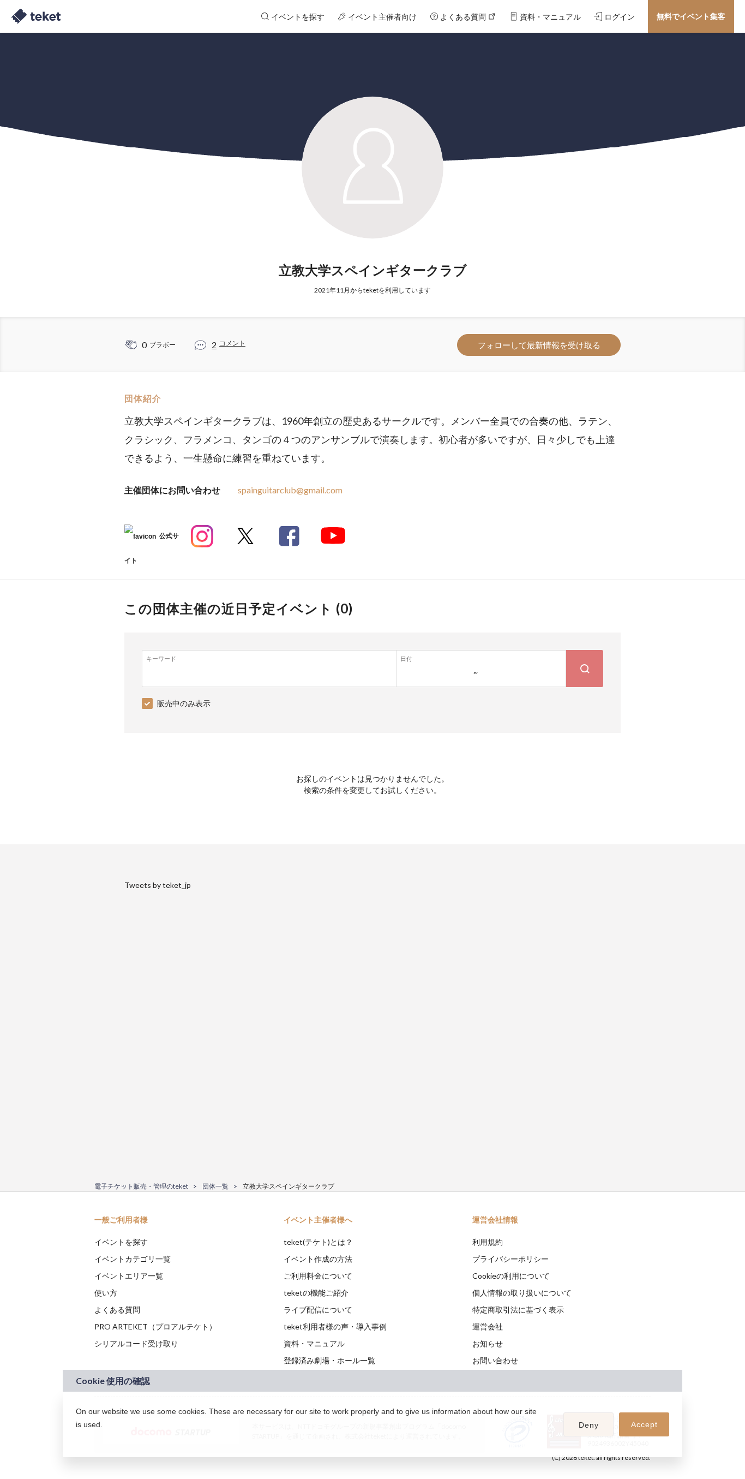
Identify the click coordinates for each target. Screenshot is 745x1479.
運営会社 (487, 1326)
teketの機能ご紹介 (316, 1292)
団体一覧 (215, 1186)
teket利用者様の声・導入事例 (335, 1326)
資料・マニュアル (314, 1343)
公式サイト (151, 540)
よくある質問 (117, 1309)
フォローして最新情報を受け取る (539, 345)
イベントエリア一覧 (128, 1275)
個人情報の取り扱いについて (522, 1292)
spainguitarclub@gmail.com (290, 490)
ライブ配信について (318, 1309)
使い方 (105, 1292)
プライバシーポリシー (510, 1258)
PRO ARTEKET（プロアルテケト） (155, 1326)
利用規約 (487, 1242)
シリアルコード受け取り (136, 1343)
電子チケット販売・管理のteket (141, 1186)
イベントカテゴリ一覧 (132, 1258)
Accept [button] (644, 1424)
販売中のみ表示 (184, 703)
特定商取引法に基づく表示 (518, 1309)
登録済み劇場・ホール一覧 (329, 1360)
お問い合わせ (495, 1360)
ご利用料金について (318, 1275)
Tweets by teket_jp (157, 885)
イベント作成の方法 (318, 1258)
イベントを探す (121, 1242)
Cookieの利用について (511, 1275)
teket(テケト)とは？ (318, 1242)
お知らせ (487, 1343)
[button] (77, 1438)
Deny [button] (589, 1425)
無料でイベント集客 (691, 16)
